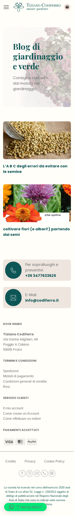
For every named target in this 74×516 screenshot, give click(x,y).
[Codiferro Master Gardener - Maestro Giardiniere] (37, 7)
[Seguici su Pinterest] (52, 473)
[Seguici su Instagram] (29, 473)
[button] (6, 7)
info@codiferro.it (42, 300)
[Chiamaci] (44, 473)
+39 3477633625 (40, 275)
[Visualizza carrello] (67, 7)
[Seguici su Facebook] (22, 473)
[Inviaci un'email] (37, 473)
